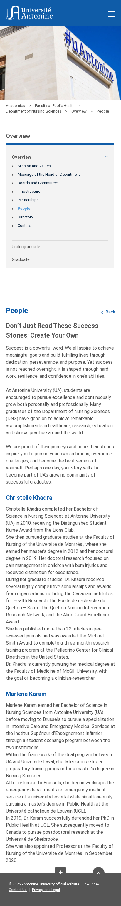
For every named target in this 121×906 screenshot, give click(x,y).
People (24, 208)
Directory (25, 217)
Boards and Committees (38, 183)
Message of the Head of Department (49, 174)
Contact (24, 225)
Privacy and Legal (46, 890)
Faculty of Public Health (55, 105)
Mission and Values (34, 166)
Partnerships (28, 200)
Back (110, 312)
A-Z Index (91, 884)
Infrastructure (29, 191)
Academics (16, 105)
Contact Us (18, 890)
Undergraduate (26, 246)
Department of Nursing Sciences (34, 111)
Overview (79, 111)
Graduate (21, 259)
